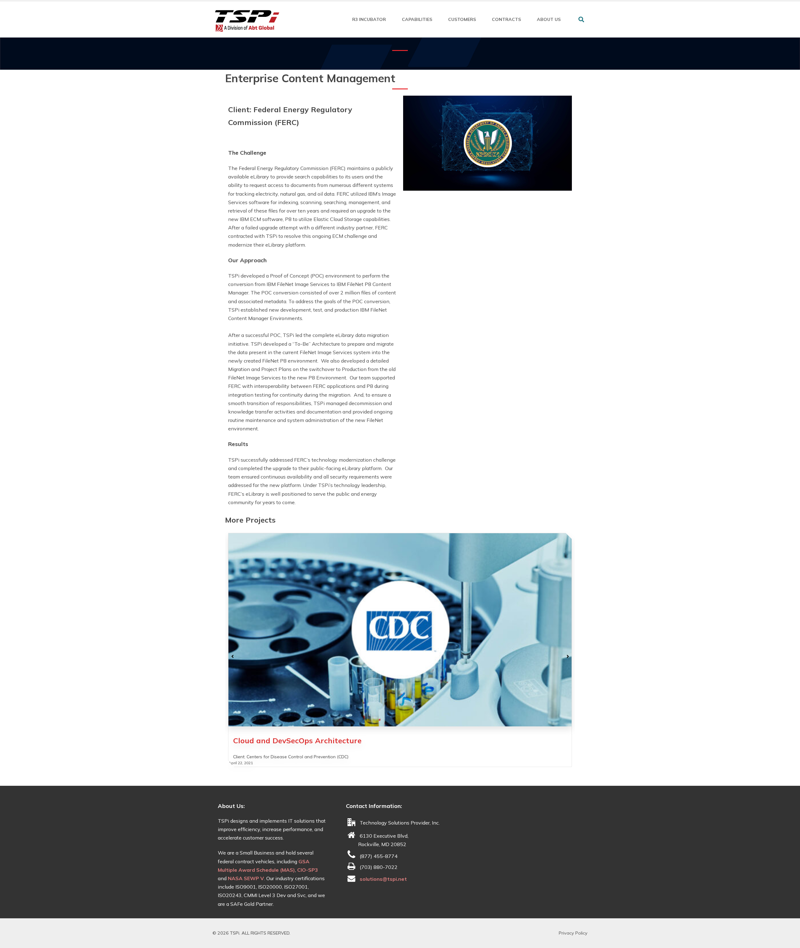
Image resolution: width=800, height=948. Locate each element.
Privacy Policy (573, 933)
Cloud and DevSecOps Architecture (297, 740)
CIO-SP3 (307, 870)
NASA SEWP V (246, 878)
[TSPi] (246, 21)
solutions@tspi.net (383, 879)
